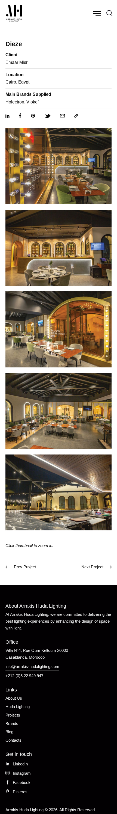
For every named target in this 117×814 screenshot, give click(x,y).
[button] (76, 116)
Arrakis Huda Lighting (24, 809)
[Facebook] (20, 116)
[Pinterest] (33, 116)
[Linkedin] (7, 116)
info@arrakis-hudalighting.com (32, 666)
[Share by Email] (62, 116)
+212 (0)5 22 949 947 (24, 675)
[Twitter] (48, 116)
